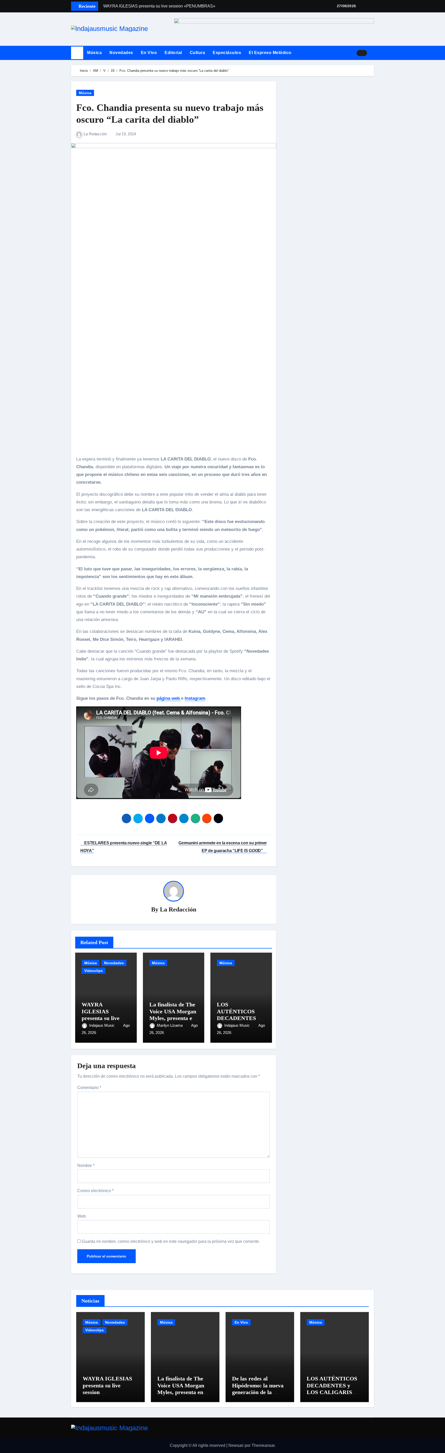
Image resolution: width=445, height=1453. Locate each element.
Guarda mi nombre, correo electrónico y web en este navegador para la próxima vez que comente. (171, 1241)
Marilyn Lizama (170, 1025)
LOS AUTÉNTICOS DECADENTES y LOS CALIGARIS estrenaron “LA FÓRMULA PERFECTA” (332, 1395)
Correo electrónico (95, 1191)
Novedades (121, 52)
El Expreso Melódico (270, 52)
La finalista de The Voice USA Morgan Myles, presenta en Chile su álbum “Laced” (172, 1018)
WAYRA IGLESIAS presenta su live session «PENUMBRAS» (102, 1018)
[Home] (77, 53)
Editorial (173, 52)
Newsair (236, 1445)
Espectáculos (227, 52)
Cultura (197, 52)
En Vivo (149, 52)
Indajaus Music (102, 1025)
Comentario (89, 1087)
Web (81, 1216)
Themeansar (263, 1445)
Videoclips (93, 971)
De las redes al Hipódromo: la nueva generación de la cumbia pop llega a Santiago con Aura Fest (258, 1395)
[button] (372, 52)
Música (94, 52)
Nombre (86, 1165)
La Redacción (96, 134)
